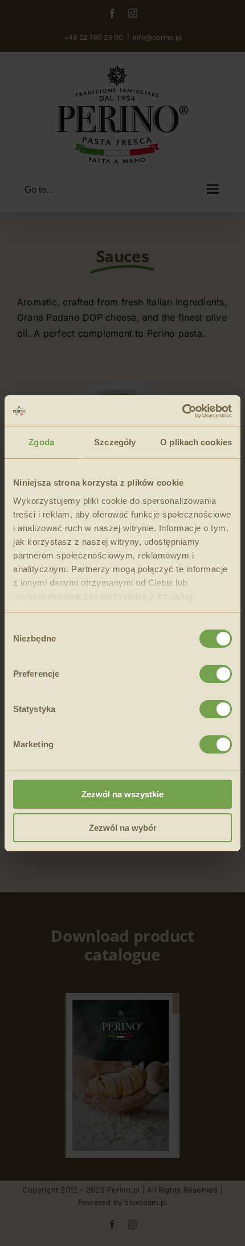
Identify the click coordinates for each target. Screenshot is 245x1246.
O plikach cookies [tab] (196, 442)
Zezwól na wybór (123, 828)
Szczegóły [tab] (115, 442)
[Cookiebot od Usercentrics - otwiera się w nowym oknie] (182, 411)
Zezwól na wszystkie (122, 794)
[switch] (215, 674)
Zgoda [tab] (41, 442)
